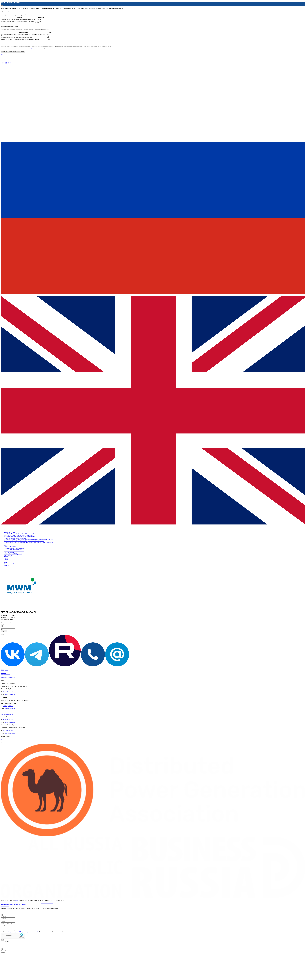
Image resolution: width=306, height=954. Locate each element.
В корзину (3, 631)
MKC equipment (8, 555)
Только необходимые (14, 51)
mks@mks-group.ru (10, 694)
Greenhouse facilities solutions (33, 542)
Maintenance (7, 544)
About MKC (7, 533)
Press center (30, 536)
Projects (6, 558)
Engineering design (38, 539)
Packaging (30, 539)
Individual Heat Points (48, 539)
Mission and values (16, 533)
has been (17, 900)
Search (3, 952)
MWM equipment (8, 554)
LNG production (8, 549)
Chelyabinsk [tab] (4, 714)
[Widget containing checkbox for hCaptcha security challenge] (13, 936)
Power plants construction (10, 539)
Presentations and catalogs (10, 536)
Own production (8, 541)
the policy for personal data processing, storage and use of (22, 931)
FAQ (2, 54)
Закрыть (23, 51)
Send (2, 939)
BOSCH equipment (9, 556)
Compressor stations (30, 541)
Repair (5, 545)
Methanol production (9, 548)
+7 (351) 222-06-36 (8, 691)
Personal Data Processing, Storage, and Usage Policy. (14, 904)
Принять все (4, 51)
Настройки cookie (5, 906)
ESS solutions (7, 542)
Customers (6, 535)
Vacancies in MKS (22, 536)
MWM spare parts (17, 554)
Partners (11, 535)
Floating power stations (18, 551)
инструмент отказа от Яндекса (27, 48)
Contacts (6, 559)
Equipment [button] (7, 552)
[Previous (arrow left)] (1, 634)
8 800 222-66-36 (6, 63)
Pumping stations (39, 541)
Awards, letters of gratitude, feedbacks (23, 535)
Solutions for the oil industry (18, 542)
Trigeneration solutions (47, 542)
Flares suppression (17, 549)
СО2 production (8, 551)
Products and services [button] (9, 538)
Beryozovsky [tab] (10, 714)
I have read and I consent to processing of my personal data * (33, 931)
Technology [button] (7, 546)
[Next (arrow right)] (3, 634)
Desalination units (19, 548)
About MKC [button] (7, 532)
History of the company (27, 533)
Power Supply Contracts (18, 541)
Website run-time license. (47, 903)
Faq (34, 536)
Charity (34, 533)
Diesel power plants (22, 539)
